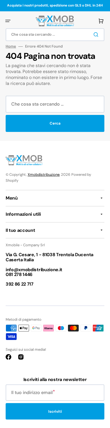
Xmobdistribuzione (44, 174)
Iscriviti (55, 411)
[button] (8, 21)
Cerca (55, 123)
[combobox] (55, 34)
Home (11, 46)
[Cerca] (97, 34)
